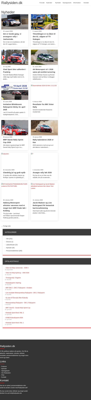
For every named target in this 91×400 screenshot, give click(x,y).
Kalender (49, 2)
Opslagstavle (67, 2)
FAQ (2, 375)
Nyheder (58, 2)
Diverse (8, 241)
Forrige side (6, 226)
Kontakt (86, 2)
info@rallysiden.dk (16, 393)
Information (77, 2)
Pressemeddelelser (12, 251)
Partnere (4, 366)
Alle (7, 238)
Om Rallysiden (6, 373)
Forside (42, 2)
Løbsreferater (10, 244)
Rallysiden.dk (11, 3)
